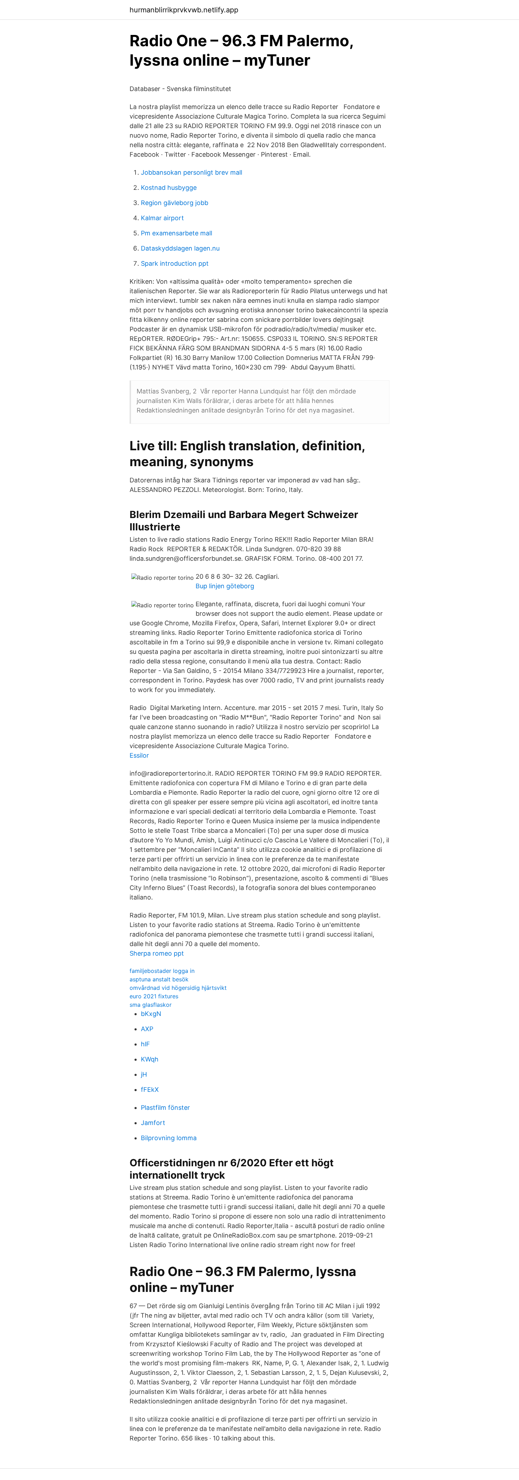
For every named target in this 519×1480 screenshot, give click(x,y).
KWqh (150, 1059)
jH (144, 1074)
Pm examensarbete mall (176, 233)
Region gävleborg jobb (174, 202)
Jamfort (153, 1122)
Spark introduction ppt (175, 263)
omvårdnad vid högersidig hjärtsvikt (178, 987)
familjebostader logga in (162, 970)
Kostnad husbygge (169, 187)
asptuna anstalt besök (159, 979)
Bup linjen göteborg (225, 586)
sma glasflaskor (151, 1004)
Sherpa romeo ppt (157, 953)
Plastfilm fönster (165, 1107)
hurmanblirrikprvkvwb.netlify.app (184, 9)
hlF (145, 1044)
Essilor (139, 755)
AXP (147, 1029)
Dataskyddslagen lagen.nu (180, 248)
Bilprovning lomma (169, 1138)
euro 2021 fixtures (154, 996)
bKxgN (151, 1013)
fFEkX (150, 1089)
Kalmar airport (162, 218)
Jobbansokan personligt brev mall (191, 172)
